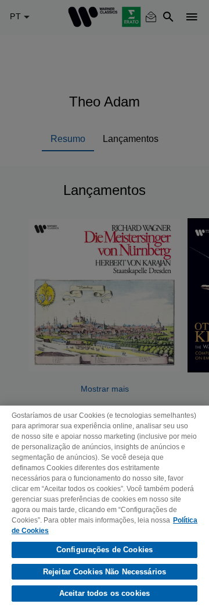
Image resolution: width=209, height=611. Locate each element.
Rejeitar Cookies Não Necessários (104, 571)
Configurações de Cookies (104, 549)
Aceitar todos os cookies (104, 593)
